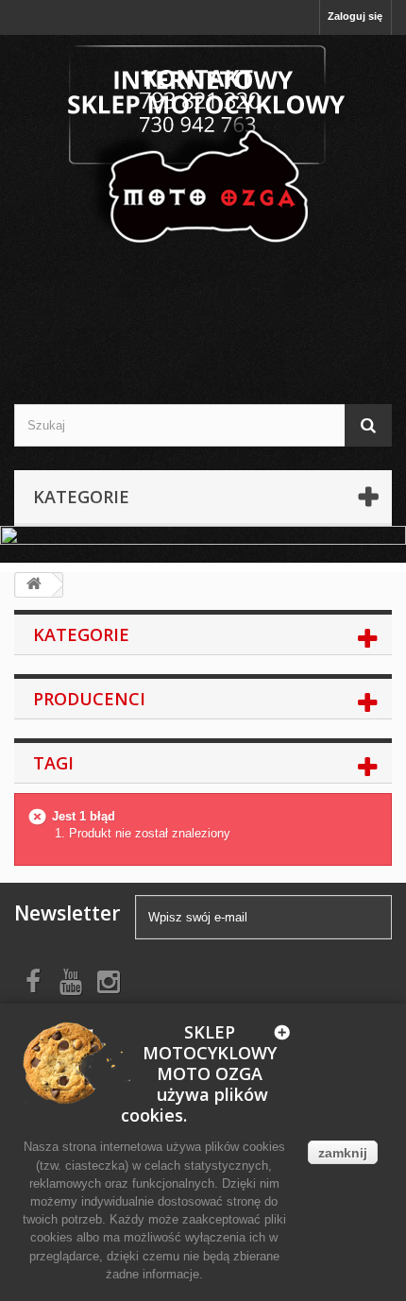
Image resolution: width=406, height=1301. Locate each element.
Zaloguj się (355, 16)
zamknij (342, 1152)
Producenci (89, 698)
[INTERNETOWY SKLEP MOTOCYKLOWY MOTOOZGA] (203, 146)
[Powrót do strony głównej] (34, 585)
